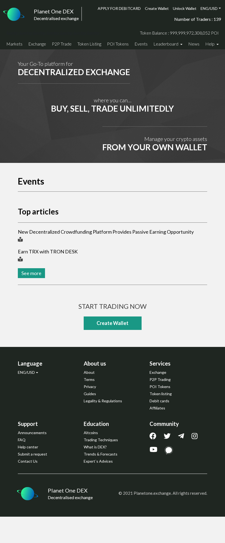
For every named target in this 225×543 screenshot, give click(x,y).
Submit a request (32, 454)
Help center (28, 447)
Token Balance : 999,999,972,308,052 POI (179, 32)
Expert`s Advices (98, 461)
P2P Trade (62, 43)
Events (141, 43)
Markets (14, 43)
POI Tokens (118, 43)
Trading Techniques (101, 439)
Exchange (37, 43)
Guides (90, 393)
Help (210, 43)
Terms (89, 379)
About (89, 372)
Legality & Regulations (103, 400)
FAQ (22, 439)
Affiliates (157, 408)
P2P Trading (160, 379)
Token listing (161, 393)
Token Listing (89, 43)
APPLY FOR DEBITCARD (119, 8)
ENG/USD (209, 8)
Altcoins (91, 432)
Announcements (32, 432)
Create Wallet (157, 8)
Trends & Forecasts (100, 454)
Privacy (90, 386)
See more (31, 273)
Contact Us (28, 461)
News (193, 43)
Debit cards (159, 400)
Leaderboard (166, 43)
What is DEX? (95, 447)
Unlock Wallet (184, 8)
